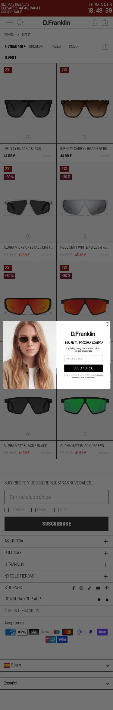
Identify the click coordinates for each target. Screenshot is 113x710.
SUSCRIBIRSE (83, 368)
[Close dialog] (107, 324)
